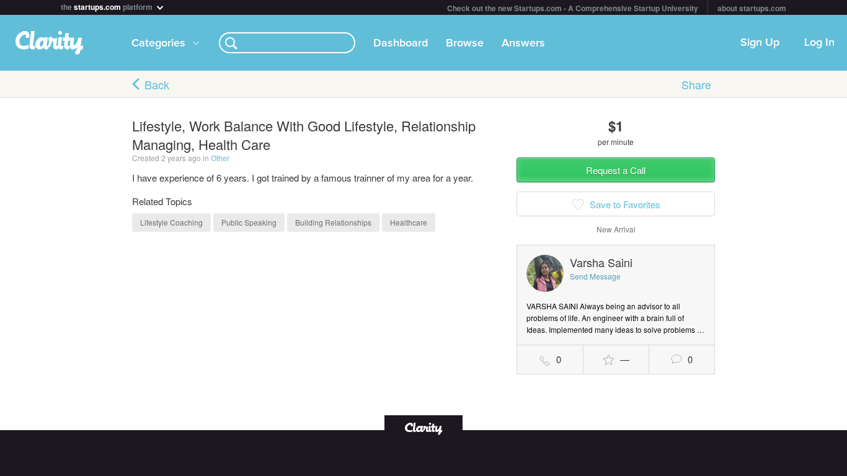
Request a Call (615, 170)
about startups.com (751, 8)
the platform (107, 6)
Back (156, 84)
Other (220, 157)
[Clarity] (423, 427)
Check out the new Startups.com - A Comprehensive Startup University (572, 8)
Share (696, 84)
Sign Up (759, 42)
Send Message (595, 276)
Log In (819, 42)
